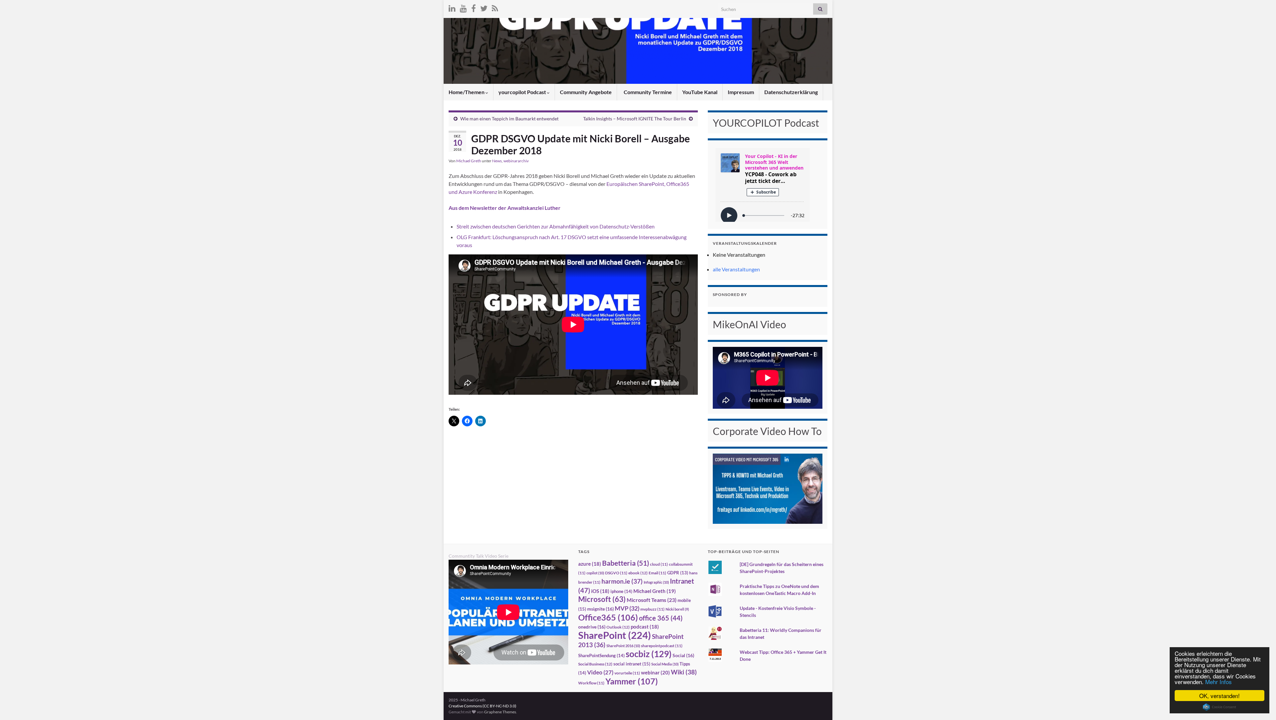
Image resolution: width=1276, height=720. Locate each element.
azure (589, 564)
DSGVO (616, 572)
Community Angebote (586, 92)
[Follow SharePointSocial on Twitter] (483, 7)
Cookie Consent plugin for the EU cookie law (1219, 707)
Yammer (631, 681)
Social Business (595, 663)
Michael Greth (468, 160)
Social (683, 655)
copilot (595, 573)
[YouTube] (463, 7)
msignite (600, 609)
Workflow (591, 682)
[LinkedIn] (452, 7)
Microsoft (602, 599)
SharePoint (614, 635)
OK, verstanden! (1219, 695)
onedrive (591, 627)
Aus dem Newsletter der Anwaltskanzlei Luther (505, 208)
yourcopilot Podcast (522, 92)
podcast (645, 627)
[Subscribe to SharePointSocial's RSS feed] (495, 7)
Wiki (684, 672)
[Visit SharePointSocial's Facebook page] (473, 7)
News (497, 160)
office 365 (661, 618)
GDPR (677, 572)
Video (600, 672)
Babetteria (625, 563)
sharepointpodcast (662, 645)
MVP (627, 608)
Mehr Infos (1218, 681)
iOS (600, 591)
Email (657, 572)
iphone (621, 591)
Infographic (656, 582)
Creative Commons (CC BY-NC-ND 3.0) (482, 705)
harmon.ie (622, 581)
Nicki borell (677, 609)
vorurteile (627, 672)
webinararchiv (516, 160)
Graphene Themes (500, 711)
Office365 (608, 617)
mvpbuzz (652, 609)
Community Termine (647, 92)
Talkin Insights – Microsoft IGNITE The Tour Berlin (634, 118)
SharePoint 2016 (623, 646)
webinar (655, 672)
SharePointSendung (601, 655)
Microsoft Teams (652, 600)
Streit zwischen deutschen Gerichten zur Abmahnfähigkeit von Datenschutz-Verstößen (556, 226)
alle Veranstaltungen (736, 269)
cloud (659, 564)
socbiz (649, 653)
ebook (638, 572)
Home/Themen (467, 92)
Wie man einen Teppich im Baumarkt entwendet (509, 118)
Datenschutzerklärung (791, 92)
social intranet (631, 663)
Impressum (741, 92)
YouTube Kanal (699, 92)
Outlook (618, 627)
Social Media (665, 664)
